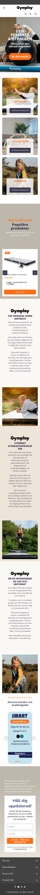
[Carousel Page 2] (21, 761)
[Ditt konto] (30, 14)
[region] (20, 44)
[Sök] (25, 14)
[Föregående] (4, 44)
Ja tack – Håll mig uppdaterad (20, 840)
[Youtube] (18, 887)
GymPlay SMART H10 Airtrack (15, 275)
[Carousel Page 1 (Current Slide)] (17, 761)
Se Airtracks (20, 56)
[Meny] (4, 8)
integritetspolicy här (21, 849)
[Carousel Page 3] (24, 761)
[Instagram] (22, 887)
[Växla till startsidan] (24, 8)
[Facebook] (15, 887)
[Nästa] (36, 44)
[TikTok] (25, 887)
